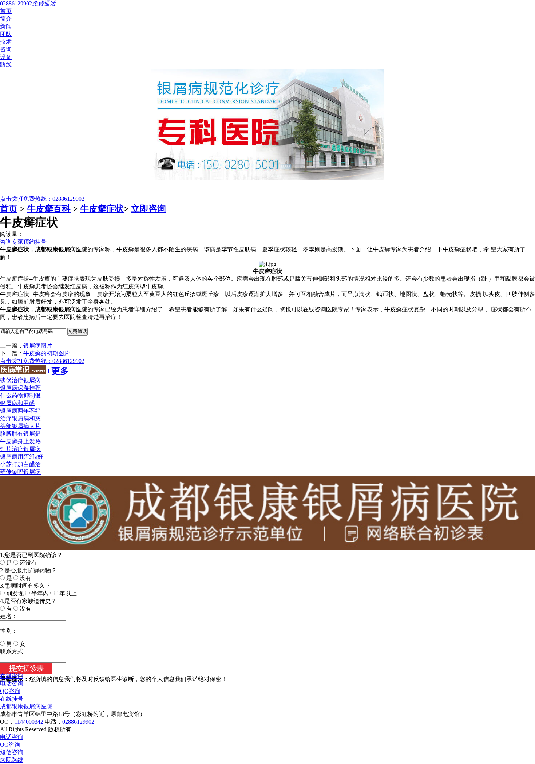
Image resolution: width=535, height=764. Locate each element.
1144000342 (30, 722)
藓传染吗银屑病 (20, 472)
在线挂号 (11, 699)
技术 (6, 42)
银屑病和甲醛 (17, 403)
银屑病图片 (37, 346)
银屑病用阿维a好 (21, 456)
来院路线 (11, 760)
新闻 (6, 26)
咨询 (6, 49)
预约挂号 (35, 242)
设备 (6, 57)
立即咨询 (148, 208)
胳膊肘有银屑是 (20, 434)
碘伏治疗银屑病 (20, 380)
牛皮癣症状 (102, 208)
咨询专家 (11, 242)
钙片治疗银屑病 (20, 449)
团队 (6, 34)
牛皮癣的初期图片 (46, 353)
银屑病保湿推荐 (20, 388)
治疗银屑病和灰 (20, 418)
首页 (6, 11)
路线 (6, 64)
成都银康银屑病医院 (26, 706)
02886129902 (78, 722)
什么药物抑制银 (20, 395)
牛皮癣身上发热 (20, 441)
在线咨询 (11, 676)
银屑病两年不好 (20, 411)
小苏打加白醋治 (20, 464)
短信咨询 (11, 752)
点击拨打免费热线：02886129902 (42, 199)
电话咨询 (11, 683)
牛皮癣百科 (49, 208)
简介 (6, 19)
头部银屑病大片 (20, 426)
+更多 (57, 371)
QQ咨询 (10, 691)
